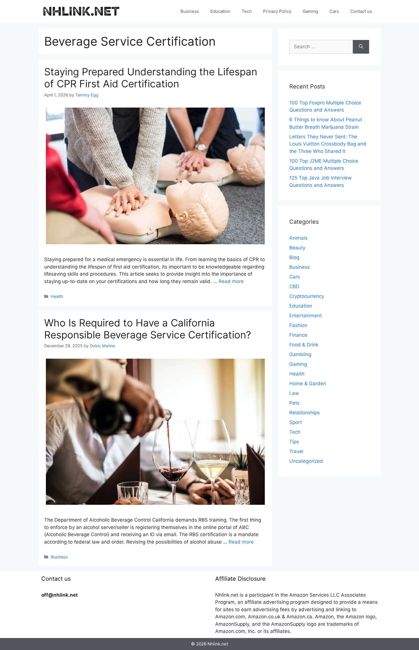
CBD (294, 286)
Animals (298, 238)
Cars (334, 11)
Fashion (298, 325)
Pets (294, 403)
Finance (298, 335)
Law (294, 393)
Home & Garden (307, 383)
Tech (247, 11)
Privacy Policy (277, 11)
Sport (295, 422)
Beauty (297, 248)
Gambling (300, 354)
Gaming (310, 11)
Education (220, 11)
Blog (294, 257)
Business (189, 11)
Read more (231, 281)
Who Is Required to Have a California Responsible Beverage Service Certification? (147, 329)
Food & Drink (303, 345)
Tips (294, 442)
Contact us (361, 11)
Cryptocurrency (306, 296)
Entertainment (305, 315)
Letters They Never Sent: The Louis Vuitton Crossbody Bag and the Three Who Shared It (327, 144)
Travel (296, 451)
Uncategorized (306, 461)
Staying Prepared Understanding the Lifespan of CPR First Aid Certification (150, 78)
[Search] (361, 47)
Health (57, 296)
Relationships (304, 412)
